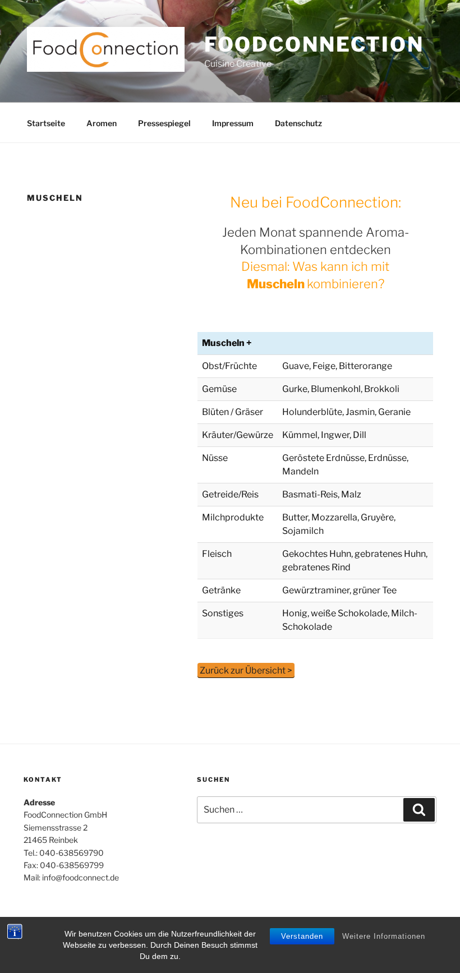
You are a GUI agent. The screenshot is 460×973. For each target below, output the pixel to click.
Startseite (46, 123)
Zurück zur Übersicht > (246, 670)
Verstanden (302, 936)
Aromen (101, 123)
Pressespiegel (164, 123)
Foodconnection (314, 44)
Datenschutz (298, 123)
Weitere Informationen (383, 936)
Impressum (233, 123)
